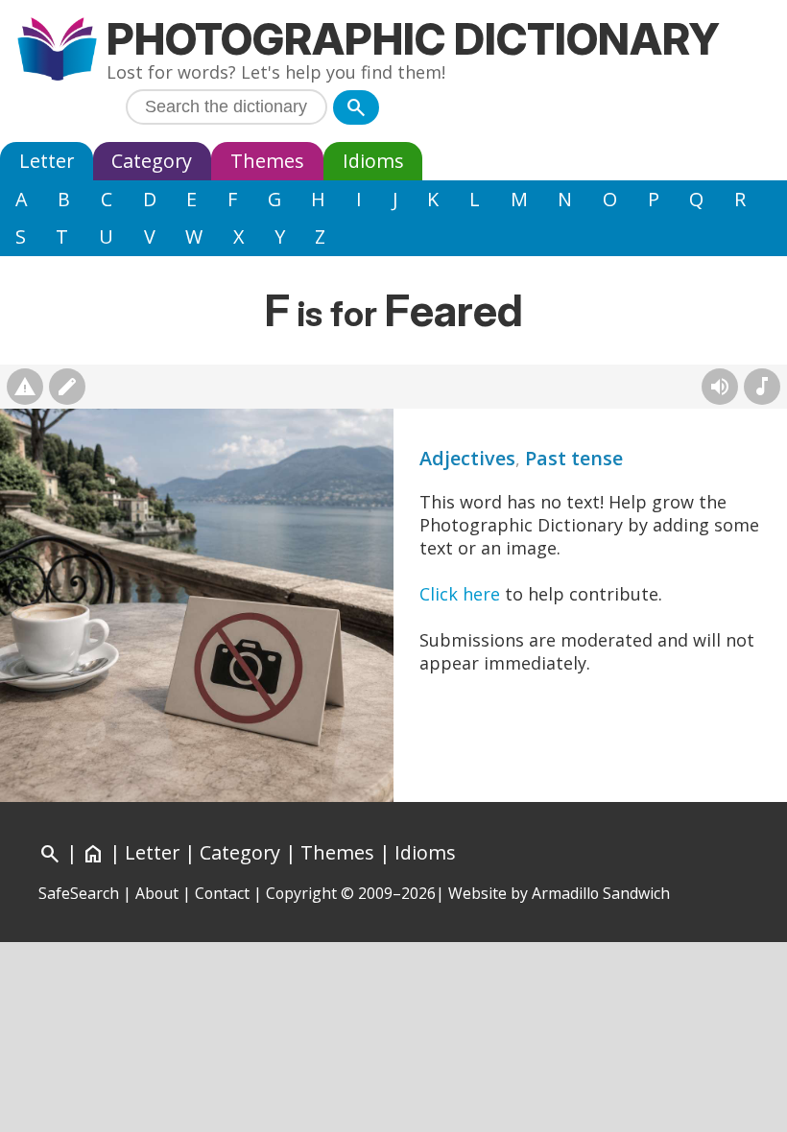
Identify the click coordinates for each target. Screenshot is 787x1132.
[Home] (57, 51)
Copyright (301, 893)
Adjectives (467, 458)
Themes (267, 161)
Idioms (373, 161)
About (157, 893)
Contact (222, 893)
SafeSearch (78, 893)
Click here (459, 593)
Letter (46, 161)
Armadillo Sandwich (601, 893)
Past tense (574, 458)
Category (151, 161)
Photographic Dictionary (413, 38)
